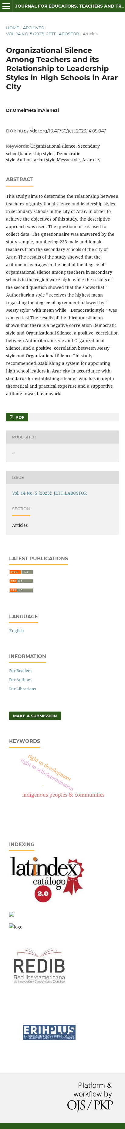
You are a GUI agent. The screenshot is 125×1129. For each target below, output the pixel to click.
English (16, 630)
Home (12, 27)
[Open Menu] (6, 6)
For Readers (20, 670)
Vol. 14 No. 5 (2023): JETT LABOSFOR (42, 33)
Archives (33, 27)
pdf (19, 417)
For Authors (20, 679)
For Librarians (22, 688)
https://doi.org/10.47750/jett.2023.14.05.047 (61, 131)
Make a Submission (35, 715)
